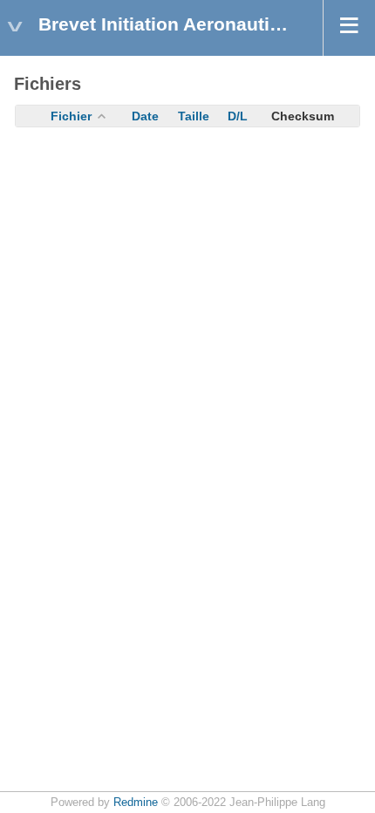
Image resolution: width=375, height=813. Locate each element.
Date (145, 116)
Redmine (135, 802)
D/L (238, 116)
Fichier (71, 116)
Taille (193, 116)
